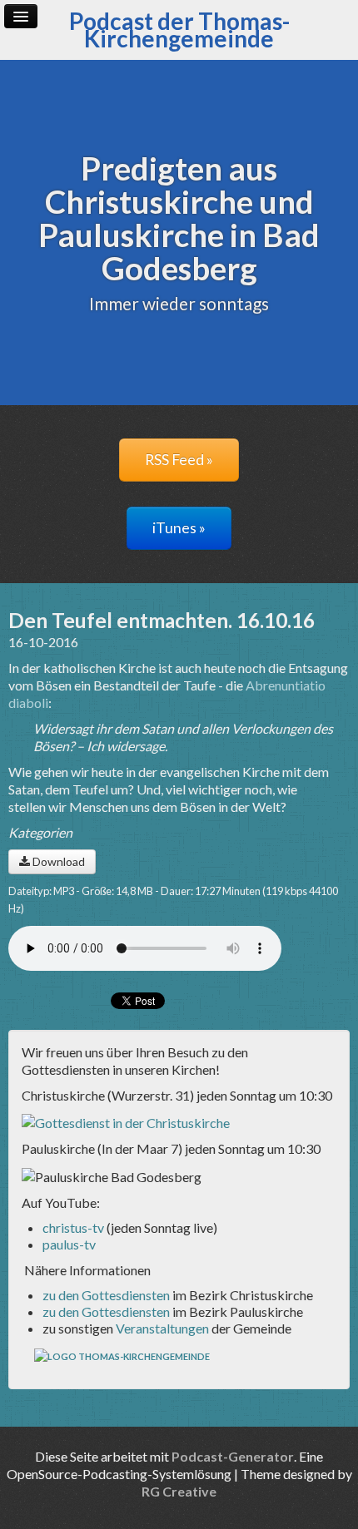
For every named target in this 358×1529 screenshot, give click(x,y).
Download (57, 861)
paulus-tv (69, 1244)
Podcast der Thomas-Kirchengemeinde (179, 29)
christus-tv (73, 1227)
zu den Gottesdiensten (106, 1295)
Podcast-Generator (233, 1456)
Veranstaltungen (162, 1328)
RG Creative (179, 1491)
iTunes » (179, 528)
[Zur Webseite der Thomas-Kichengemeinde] (122, 1355)
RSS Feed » (179, 459)
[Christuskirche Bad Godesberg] (126, 1121)
